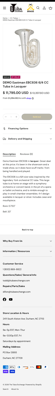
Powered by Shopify (34, 385)
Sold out (37, 117)
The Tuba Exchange (17, 385)
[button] (50, 8)
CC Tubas (14, 18)
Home (5, 18)
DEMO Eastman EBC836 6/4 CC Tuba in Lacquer (22, 20)
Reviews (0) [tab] (26, 154)
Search (5, 389)
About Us (15, 389)
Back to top (27, 229)
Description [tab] (9, 154)
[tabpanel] (27, 186)
